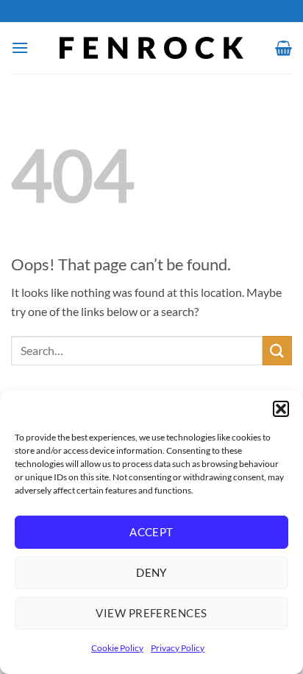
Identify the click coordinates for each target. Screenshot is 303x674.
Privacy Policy (177, 647)
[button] (281, 408)
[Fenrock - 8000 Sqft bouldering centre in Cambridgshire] (152, 48)
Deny (151, 572)
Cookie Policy (117, 647)
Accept (151, 531)
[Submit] (277, 350)
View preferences (151, 612)
